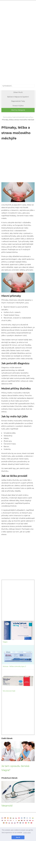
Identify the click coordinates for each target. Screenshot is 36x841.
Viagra (5, 642)
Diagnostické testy (18, 101)
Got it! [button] (18, 837)
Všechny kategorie (18, 110)
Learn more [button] (27, 832)
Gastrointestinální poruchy (22, 117)
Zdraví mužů (18, 92)
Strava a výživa (18, 106)
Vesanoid (6, 805)
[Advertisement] (18, 22)
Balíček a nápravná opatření (18, 97)
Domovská (7, 117)
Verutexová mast (9, 691)
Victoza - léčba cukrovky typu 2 (14, 666)
